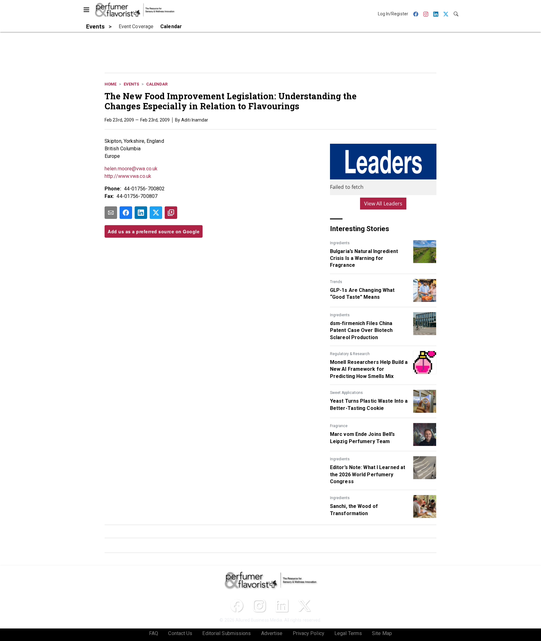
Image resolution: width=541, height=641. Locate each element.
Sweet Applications (346, 392)
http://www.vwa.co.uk (128, 176)
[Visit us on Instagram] (259, 605)
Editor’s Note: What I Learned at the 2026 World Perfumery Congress (367, 474)
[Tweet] (156, 212)
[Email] (111, 212)
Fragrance (339, 426)
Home (110, 84)
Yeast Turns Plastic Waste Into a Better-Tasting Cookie (369, 404)
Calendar (156, 84)
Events (131, 84)
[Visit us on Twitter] (304, 605)
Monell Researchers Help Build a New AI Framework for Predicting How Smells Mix (369, 369)
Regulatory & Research (350, 354)
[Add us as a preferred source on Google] (171, 212)
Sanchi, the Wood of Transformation (354, 509)
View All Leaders (383, 203)
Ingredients (340, 243)
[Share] (126, 212)
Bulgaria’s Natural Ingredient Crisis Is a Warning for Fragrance (364, 258)
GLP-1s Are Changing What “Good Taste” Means (362, 293)
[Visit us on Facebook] (236, 605)
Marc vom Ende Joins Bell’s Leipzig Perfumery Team (362, 437)
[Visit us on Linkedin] (282, 605)
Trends (336, 282)
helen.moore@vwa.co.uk (131, 169)
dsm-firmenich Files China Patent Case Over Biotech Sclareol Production (361, 330)
